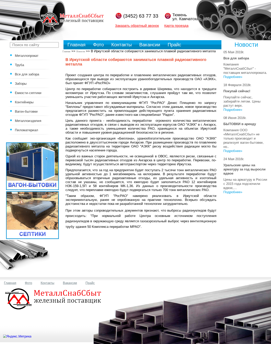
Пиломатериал (26, 130)
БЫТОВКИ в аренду (239, 124)
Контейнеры (24, 102)
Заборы (21, 84)
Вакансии (149, 44)
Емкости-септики (28, 93)
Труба (19, 65)
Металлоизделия (28, 121)
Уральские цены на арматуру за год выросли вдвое (244, 169)
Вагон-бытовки (26, 111)
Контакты (121, 44)
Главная (76, 44)
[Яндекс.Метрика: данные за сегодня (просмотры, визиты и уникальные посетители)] (17, 336)
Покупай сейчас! (236, 91)
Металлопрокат (26, 56)
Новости (80, 51)
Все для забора (27, 74)
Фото (98, 44)
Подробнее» (232, 77)
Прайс (174, 44)
